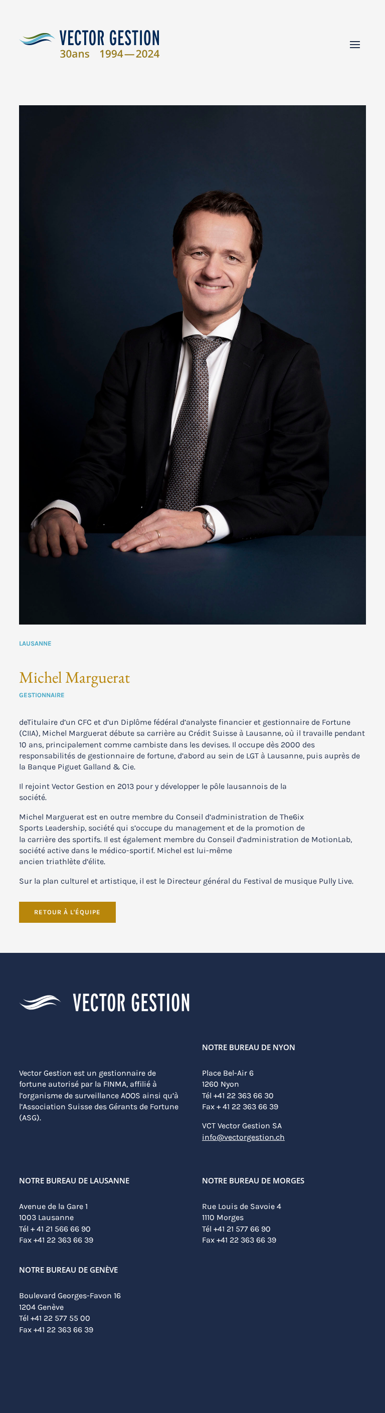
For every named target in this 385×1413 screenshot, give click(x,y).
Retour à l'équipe (67, 912)
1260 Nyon (220, 1084)
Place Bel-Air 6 (228, 1073)
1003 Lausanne (46, 1217)
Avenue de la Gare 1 (53, 1206)
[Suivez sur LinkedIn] (26, 1376)
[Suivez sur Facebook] (43, 1376)
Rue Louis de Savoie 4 (241, 1206)
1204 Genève (41, 1307)
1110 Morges (223, 1217)
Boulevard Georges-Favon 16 (70, 1295)
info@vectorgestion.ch (243, 1137)
